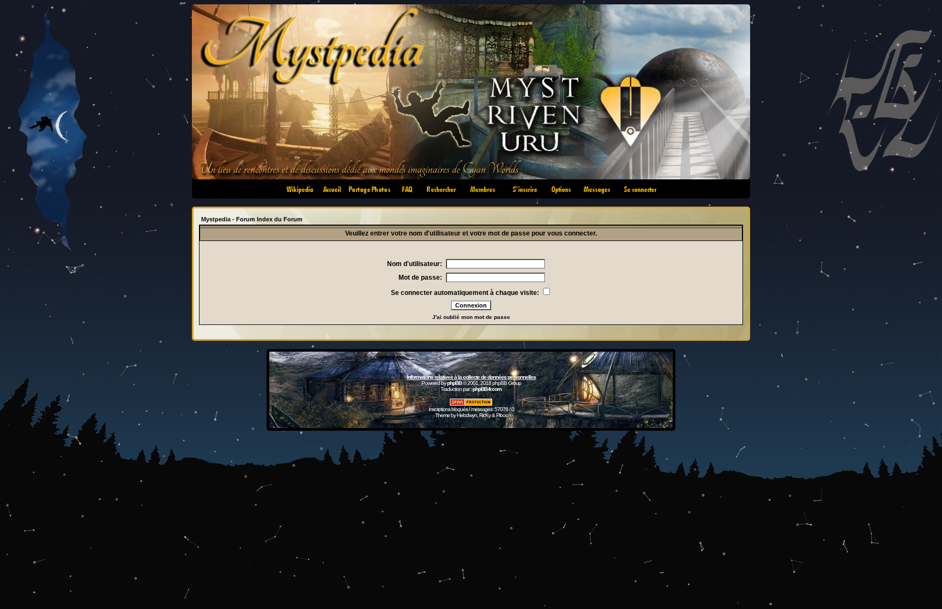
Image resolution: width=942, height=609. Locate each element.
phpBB (454, 383)
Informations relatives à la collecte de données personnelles (471, 377)
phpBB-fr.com (487, 389)
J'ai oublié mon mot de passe (471, 317)
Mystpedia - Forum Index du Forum (252, 219)
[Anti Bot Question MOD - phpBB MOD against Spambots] (471, 404)
